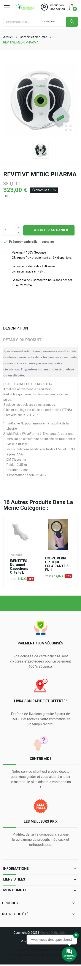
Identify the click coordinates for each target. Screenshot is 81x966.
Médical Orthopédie (53, 932)
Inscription (57, 5)
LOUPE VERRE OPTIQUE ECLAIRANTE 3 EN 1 (56, 564)
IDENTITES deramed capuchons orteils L (19, 566)
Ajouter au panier (51, 230)
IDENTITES (16, 555)
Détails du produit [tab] (22, 339)
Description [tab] (15, 328)
